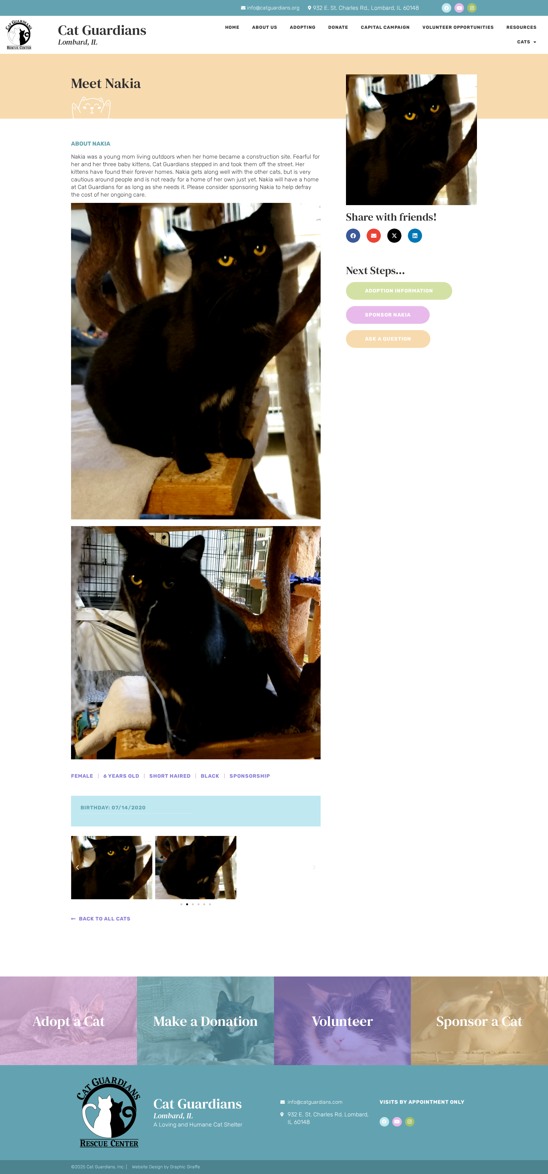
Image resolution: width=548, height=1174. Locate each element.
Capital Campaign (385, 27)
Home (232, 27)
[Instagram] (472, 8)
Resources (521, 27)
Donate (338, 27)
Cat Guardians (102, 30)
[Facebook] (446, 8)
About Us (264, 27)
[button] (77, 867)
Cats (523, 42)
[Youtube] (459, 8)
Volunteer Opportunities (458, 27)
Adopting (303, 27)
